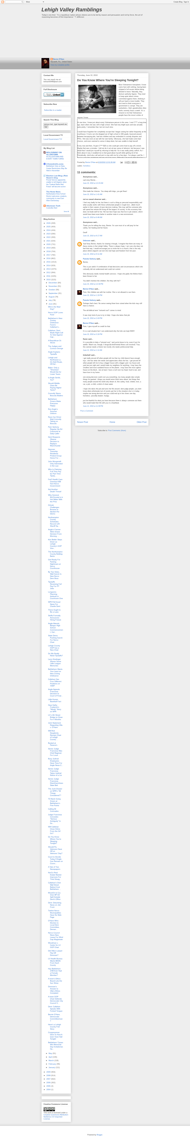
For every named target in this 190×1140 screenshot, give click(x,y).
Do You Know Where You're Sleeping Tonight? (54, 840)
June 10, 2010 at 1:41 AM (92, 194)
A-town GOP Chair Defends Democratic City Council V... (55, 1000)
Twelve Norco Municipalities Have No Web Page (54, 914)
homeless (86, 166)
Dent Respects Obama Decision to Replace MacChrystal (54, 441)
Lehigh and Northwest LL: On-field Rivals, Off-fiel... (55, 361)
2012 (48, 272)
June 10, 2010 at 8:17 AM (92, 236)
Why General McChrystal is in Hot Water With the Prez (55, 498)
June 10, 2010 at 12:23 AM (93, 183)
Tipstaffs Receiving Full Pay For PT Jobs (55, 585)
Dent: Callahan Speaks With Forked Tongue (55, 1009)
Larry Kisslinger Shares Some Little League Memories (54, 662)
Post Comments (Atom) (117, 430)
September (53, 293)
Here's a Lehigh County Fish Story (54, 1026)
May (51, 1053)
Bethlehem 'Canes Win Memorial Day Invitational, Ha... (55, 1045)
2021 (48, 241)
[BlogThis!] (128, 162)
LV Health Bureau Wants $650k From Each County (55, 962)
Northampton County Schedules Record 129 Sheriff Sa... (54, 521)
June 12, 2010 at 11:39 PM (93, 406)
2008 (48, 1075)
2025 (48, 227)
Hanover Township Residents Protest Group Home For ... (55, 453)
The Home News (53, 192)
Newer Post (82, 422)
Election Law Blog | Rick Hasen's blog (57, 177)
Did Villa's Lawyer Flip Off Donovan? (55, 953)
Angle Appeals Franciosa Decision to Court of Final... (55, 692)
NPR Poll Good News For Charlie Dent (54, 604)
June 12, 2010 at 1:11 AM (92, 350)
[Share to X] (131, 162)
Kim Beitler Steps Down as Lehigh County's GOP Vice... (55, 544)
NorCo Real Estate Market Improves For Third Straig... (54, 876)
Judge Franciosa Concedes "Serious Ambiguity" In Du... (55, 819)
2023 (48, 234)
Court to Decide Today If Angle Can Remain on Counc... (55, 860)
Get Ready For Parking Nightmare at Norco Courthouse (54, 564)
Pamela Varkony (89, 259)
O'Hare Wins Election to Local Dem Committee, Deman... (53, 925)
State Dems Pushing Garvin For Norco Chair (55, 639)
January (52, 1067)
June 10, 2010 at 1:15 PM (92, 295)
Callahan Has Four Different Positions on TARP (54, 682)
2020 (48, 244)
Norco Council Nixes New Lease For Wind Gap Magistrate (55, 936)
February (53, 1064)
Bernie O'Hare (58, 59)
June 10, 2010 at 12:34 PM (93, 284)
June (51, 304)
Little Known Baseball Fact (54, 700)
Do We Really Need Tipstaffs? (55, 654)
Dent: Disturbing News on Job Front (54, 905)
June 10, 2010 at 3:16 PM (92, 334)
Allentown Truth (53, 206)
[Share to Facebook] (133, 162)
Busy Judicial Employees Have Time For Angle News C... (55, 762)
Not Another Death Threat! (54, 490)
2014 (48, 265)
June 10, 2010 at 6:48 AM (92, 217)
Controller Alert (51, 208)
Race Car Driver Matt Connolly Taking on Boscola (54, 420)
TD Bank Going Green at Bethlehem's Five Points (54, 802)
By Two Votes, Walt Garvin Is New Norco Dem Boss (54, 575)
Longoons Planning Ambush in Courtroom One (55, 595)
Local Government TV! (53, 139)
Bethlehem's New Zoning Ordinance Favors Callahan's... (55, 322)
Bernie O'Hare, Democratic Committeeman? (55, 1017)
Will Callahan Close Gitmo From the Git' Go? (54, 830)
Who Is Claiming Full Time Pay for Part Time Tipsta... (54, 472)
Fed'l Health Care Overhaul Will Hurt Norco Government (55, 482)
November (53, 286)
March (51, 1060)
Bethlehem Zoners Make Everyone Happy (54, 402)
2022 (48, 237)
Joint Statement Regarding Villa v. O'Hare (55, 725)
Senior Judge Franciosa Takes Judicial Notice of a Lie (55, 772)
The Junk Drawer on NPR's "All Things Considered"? (55, 792)
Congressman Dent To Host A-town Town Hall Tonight (55, 1035)
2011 (48, 276)
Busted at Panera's (52, 744)
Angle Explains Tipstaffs (54, 353)
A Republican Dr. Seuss (55, 341)
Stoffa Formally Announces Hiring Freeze (54, 618)
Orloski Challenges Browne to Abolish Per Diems (53, 509)
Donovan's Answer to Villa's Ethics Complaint (54, 990)
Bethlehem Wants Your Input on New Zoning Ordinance (55, 672)
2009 (48, 1072)
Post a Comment (86, 411)
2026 (48, 223)
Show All (66, 211)
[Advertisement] (95, 39)
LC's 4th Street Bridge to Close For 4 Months (55, 717)
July (50, 300)
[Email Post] (121, 162)
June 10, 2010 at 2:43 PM (92, 318)
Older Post (141, 422)
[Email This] (126, 162)
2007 (48, 1079)
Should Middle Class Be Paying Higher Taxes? (55, 386)
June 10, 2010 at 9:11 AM (92, 254)
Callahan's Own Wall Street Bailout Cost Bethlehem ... (54, 886)
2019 (48, 248)
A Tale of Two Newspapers (54, 868)
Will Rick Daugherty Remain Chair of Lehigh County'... (54, 735)
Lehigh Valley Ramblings (71, 9)
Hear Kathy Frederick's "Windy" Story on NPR (54, 708)
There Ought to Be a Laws (54, 611)
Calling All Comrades (53, 810)
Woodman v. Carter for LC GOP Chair (54, 945)
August (52, 297)
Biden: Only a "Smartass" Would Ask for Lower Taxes (54, 371)
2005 (48, 1086)
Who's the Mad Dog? (54, 308)
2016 (48, 258)
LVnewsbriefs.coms (54, 164)
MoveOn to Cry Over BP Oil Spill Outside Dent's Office (54, 896)
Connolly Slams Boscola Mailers (55, 394)
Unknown (86, 241)
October (52, 290)
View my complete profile (60, 65)
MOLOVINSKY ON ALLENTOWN (54, 153)
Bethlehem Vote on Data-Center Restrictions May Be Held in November (56, 168)
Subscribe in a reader (53, 110)
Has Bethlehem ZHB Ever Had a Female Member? (55, 972)
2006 (48, 1082)
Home (112, 422)
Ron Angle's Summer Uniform (53, 411)
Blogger (99, 1135)
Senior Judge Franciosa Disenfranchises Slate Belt (55, 782)
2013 (48, 269)
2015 (48, 262)
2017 (48, 255)
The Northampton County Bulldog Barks (55, 554)
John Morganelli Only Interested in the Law (55, 463)
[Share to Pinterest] (135, 162)
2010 (48, 280)
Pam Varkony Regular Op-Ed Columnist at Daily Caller (55, 430)
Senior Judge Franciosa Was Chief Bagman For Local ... (55, 752)
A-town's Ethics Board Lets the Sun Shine (55, 981)
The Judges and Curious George (55, 347)
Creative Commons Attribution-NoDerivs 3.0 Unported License (56, 1117)
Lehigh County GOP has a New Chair (54, 648)
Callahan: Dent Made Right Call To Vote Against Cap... (55, 333)
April (51, 1057)
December (53, 283)
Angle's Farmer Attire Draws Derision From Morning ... (55, 532)
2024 (48, 230)
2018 (48, 251)
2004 (48, 1089)
